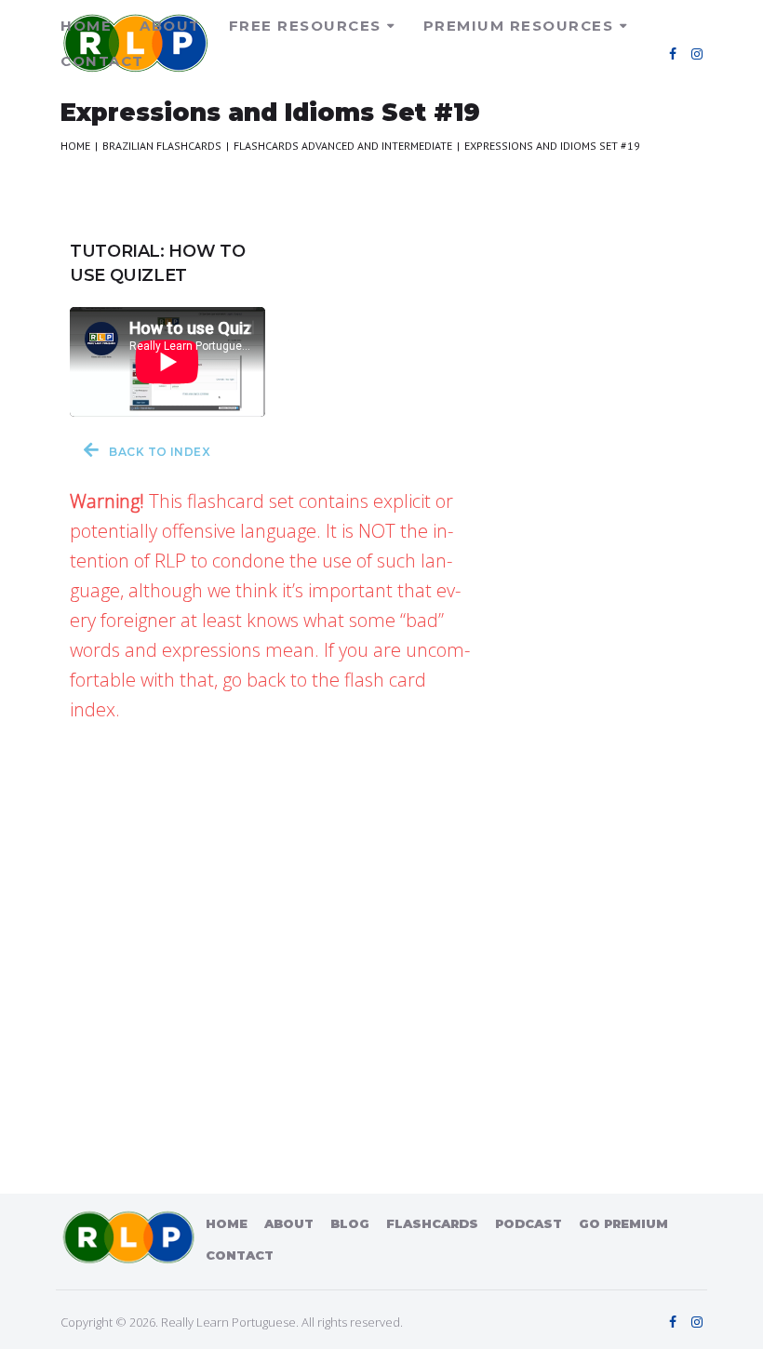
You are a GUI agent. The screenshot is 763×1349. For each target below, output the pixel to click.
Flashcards (432, 1223)
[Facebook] (672, 54)
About (170, 25)
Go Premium (623, 1223)
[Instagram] (697, 54)
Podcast (528, 1223)
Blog (349, 1223)
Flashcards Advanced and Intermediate (343, 146)
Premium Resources (518, 25)
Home (86, 25)
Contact (102, 61)
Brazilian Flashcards (161, 146)
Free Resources (305, 25)
